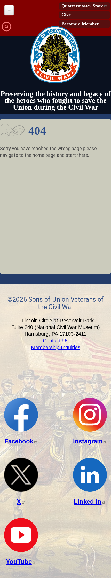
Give (66, 14)
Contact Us (55, 340)
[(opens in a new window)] (21, 430)
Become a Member (80, 23)
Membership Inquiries (55, 347)
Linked (87, 501)
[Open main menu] (9, 10)
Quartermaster (82, 6)
